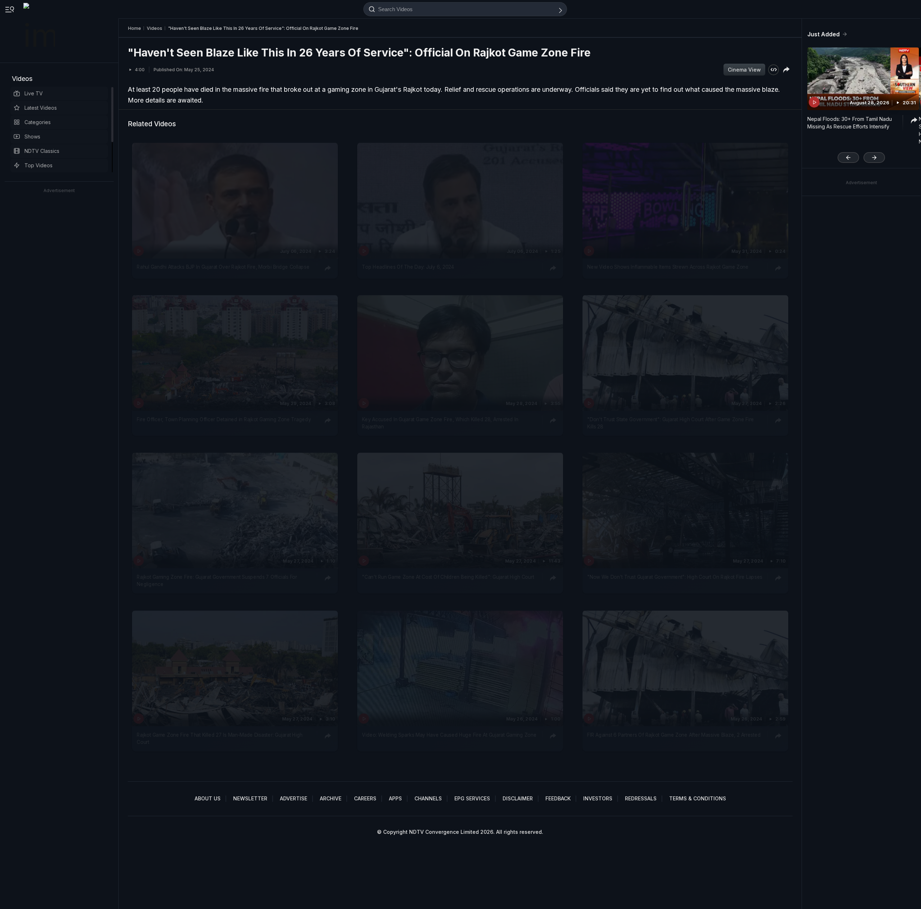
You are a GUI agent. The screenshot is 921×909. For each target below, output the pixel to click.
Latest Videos (40, 108)
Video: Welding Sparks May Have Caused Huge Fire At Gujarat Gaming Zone (449, 734)
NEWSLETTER (250, 798)
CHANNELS (428, 798)
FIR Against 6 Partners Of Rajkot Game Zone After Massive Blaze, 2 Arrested (674, 734)
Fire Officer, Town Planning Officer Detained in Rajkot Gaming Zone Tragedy (224, 419)
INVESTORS (597, 798)
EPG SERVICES (472, 798)
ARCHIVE (330, 798)
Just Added (823, 34)
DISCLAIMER (518, 798)
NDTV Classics (41, 151)
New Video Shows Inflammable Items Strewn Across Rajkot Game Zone (667, 267)
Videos (22, 78)
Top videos (38, 165)
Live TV (33, 93)
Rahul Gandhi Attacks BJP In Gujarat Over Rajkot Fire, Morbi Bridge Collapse (223, 267)
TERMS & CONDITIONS (697, 798)
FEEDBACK (558, 798)
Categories (37, 122)
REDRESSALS (641, 798)
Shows (32, 136)
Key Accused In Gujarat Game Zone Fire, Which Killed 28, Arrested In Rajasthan (440, 423)
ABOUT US (208, 798)
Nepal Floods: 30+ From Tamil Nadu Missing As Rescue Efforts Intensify (849, 122)
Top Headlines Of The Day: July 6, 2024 (408, 267)
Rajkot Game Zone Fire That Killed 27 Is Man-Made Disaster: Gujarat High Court (220, 738)
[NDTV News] (39, 31)
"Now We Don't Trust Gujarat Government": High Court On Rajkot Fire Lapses (674, 577)
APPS (395, 798)
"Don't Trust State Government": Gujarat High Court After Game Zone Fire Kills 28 (670, 423)
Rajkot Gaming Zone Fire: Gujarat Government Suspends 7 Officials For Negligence (217, 580)
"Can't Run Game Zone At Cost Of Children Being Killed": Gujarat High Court (448, 577)
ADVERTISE (293, 798)
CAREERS (365, 798)
